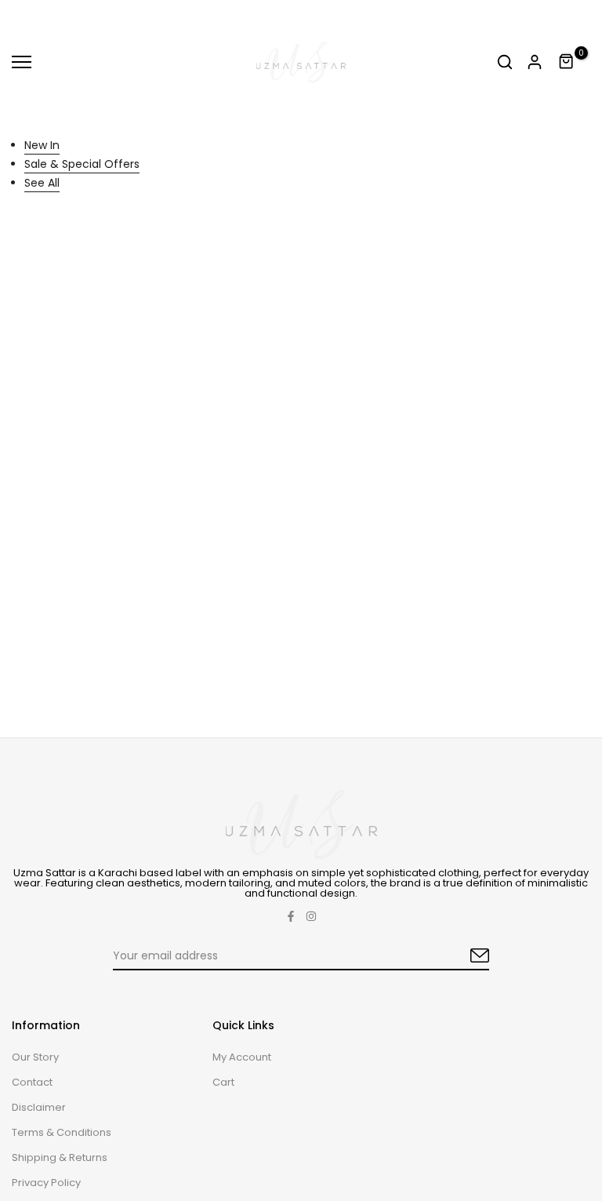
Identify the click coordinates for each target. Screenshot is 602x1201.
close (30, 17)
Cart (223, 1082)
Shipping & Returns (59, 1157)
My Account (241, 1057)
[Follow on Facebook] (291, 916)
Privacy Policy (46, 1182)
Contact (32, 1082)
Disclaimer (39, 1107)
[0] (566, 62)
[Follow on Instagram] (311, 916)
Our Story (35, 1057)
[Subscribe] (461, 956)
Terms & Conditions (61, 1132)
